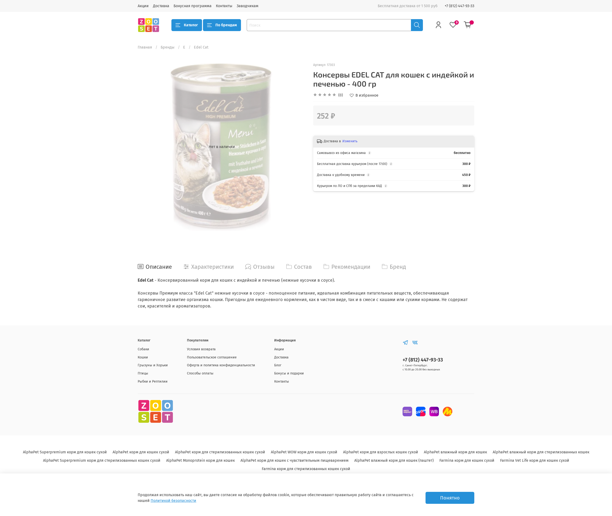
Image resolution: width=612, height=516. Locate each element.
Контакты (224, 6)
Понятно (450, 498)
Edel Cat (201, 47)
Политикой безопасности (173, 500)
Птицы (143, 373)
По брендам (226, 25)
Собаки (143, 349)
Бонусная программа (193, 6)
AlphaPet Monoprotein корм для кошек (200, 460)
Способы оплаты (200, 373)
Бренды (168, 47)
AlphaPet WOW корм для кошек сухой (304, 452)
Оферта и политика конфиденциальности (221, 365)
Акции (143, 6)
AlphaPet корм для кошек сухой (141, 452)
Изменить (349, 141)
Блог (277, 365)
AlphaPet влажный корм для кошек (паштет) (394, 460)
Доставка (161, 6)
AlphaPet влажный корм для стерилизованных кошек (541, 452)
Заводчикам (247, 6)
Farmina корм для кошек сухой (466, 460)
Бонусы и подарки (289, 373)
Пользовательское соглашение (212, 357)
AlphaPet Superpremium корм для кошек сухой (65, 452)
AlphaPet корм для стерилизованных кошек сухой (220, 452)
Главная (145, 47)
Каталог (191, 25)
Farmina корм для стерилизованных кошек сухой (306, 469)
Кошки (143, 357)
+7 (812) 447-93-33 (459, 6)
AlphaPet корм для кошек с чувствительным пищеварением (294, 460)
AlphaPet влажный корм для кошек (455, 452)
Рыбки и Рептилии (153, 381)
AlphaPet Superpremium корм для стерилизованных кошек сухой (101, 460)
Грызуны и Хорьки (153, 365)
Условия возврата (201, 349)
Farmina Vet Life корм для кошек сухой (534, 460)
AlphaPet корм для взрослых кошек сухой (380, 452)
